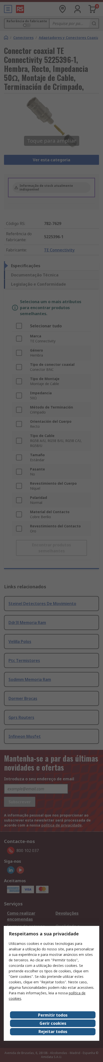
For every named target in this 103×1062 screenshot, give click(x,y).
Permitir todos (53, 1015)
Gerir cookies (53, 1023)
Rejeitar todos (52, 1031)
